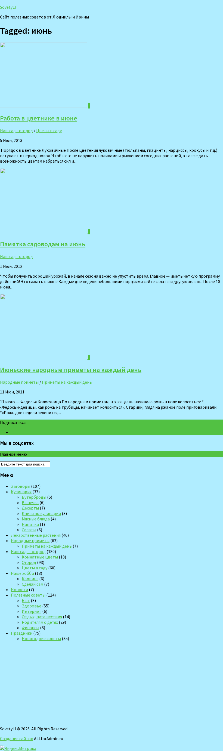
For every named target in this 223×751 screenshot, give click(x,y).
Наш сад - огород (16, 130)
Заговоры (20, 486)
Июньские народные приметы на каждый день (70, 369)
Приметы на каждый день (67, 382)
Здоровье (31, 606)
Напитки (30, 524)
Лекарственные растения (36, 535)
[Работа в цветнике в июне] (44, 105)
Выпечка (30, 502)
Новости (19, 589)
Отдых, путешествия (42, 616)
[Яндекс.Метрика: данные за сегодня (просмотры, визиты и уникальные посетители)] (18, 748)
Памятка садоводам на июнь (42, 244)
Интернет (31, 611)
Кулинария (21, 491)
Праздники (21, 633)
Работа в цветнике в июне (38, 118)
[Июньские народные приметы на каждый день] (44, 357)
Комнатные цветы (40, 557)
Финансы (30, 627)
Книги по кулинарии (41, 513)
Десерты (30, 508)
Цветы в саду (49, 130)
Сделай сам (32, 584)
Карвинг (30, 578)
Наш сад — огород (28, 551)
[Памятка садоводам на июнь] (44, 231)
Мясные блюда (36, 519)
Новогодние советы (41, 638)
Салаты (29, 529)
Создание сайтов (16, 738)
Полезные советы (28, 595)
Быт (26, 600)
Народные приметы (19, 382)
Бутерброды (34, 497)
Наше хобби (22, 573)
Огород (29, 562)
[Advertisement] (111, 684)
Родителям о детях (40, 622)
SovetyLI (8, 7)
